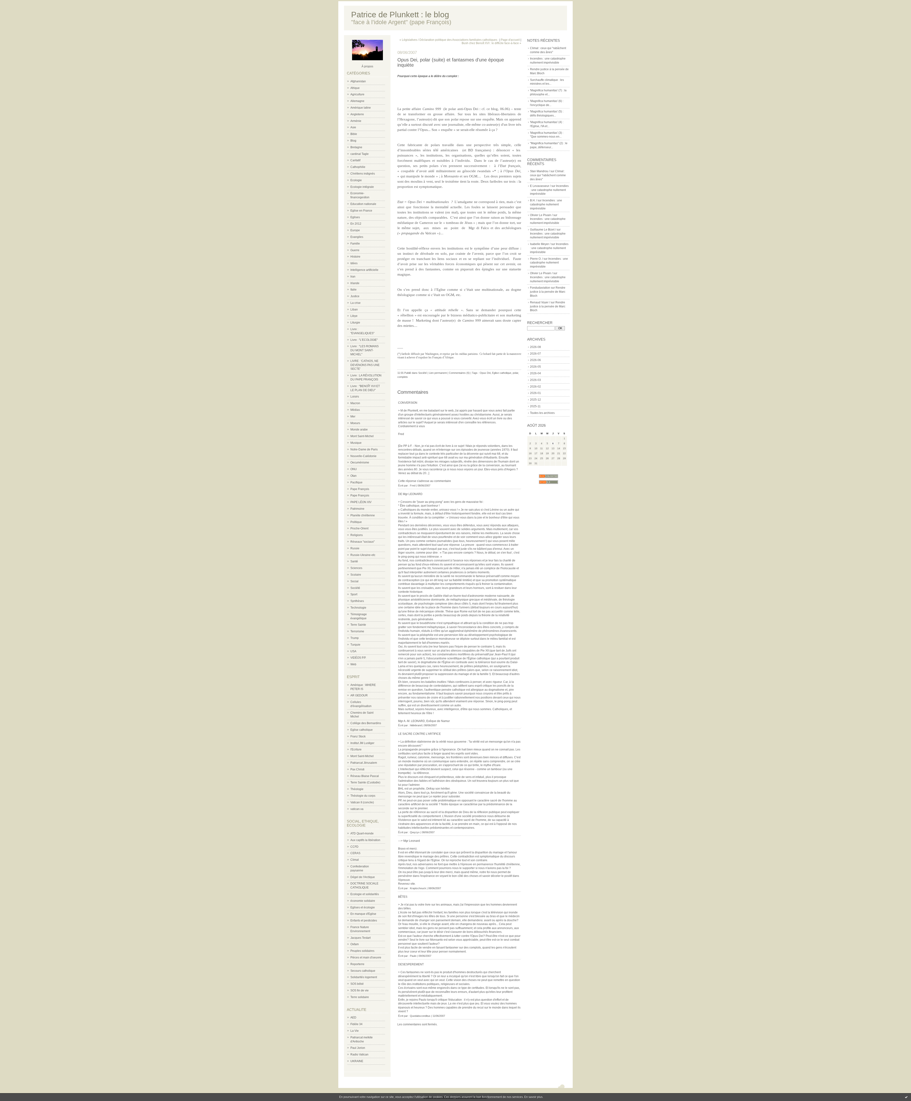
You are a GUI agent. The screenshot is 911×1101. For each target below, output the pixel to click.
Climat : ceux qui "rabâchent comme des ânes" (548, 175)
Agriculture (357, 94)
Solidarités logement (363, 977)
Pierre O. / (536, 258)
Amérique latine (360, 107)
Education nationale (363, 204)
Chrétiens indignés (362, 173)
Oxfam (354, 944)
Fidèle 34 (356, 1024)
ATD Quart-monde (362, 833)
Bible (353, 134)
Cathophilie (357, 167)
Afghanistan (358, 81)
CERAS (355, 853)
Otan (353, 475)
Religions (356, 535)
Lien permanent (438, 372)
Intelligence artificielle (364, 270)
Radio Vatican (359, 1054)
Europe (355, 230)
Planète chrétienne (362, 515)
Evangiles (356, 237)
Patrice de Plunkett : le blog (400, 14)
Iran (352, 276)
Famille (355, 243)
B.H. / (533, 200)
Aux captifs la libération (365, 840)
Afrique (355, 88)
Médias (355, 410)
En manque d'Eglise (363, 914)
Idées (354, 263)
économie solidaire (362, 900)
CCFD (354, 846)
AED (353, 1017)
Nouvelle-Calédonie (363, 456)
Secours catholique (362, 970)
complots (402, 376)
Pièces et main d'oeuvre (365, 957)
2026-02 (535, 386)
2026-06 (535, 360)
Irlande (354, 283)
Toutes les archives (542, 413)
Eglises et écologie (362, 907)
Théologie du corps (362, 795)
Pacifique (356, 482)
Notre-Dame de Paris (364, 449)
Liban (354, 309)
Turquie (355, 644)
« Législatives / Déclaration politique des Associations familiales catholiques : (449, 40)
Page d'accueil (510, 40)
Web (353, 664)
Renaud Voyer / (540, 302)
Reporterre (357, 964)
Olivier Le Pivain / (541, 215)
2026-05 (535, 366)
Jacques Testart (360, 937)
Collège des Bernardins (365, 723)
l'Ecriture (356, 749)
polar (515, 372)
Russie (354, 548)
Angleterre (357, 114)
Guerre (354, 250)
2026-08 (535, 347)
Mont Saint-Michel (362, 436)
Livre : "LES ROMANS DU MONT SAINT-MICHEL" (364, 350)
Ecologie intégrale (362, 187)
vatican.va (356, 809)
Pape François (359, 489)
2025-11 (535, 406)
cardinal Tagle (359, 154)
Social (354, 581)
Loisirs (354, 396)
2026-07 (535, 353)
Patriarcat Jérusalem (363, 762)
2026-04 (535, 373)
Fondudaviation (540, 287)
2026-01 (535, 393)
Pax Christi (357, 769)
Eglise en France (361, 210)
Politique (356, 522)
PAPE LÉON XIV (361, 502)
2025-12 (535, 399)
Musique (356, 442)
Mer (352, 416)
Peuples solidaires (362, 951)
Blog (353, 140)
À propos (367, 66)
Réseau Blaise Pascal (364, 776)
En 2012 (355, 223)
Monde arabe (359, 429)
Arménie (355, 121)
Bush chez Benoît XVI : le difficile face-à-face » (491, 43)
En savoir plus (533, 1097)
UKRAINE (356, 1061)
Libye (354, 316)
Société (355, 588)
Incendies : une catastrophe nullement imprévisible (549, 190)
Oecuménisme (359, 462)
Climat (354, 859)
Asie (353, 127)
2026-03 (535, 380)
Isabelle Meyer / (540, 244)
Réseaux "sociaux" (362, 541)
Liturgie (355, 322)
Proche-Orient (359, 528)
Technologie (358, 607)
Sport (353, 594)
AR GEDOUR (359, 695)
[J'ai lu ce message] (906, 1097)
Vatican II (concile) (362, 802)
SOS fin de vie (359, 990)
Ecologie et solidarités (364, 894)
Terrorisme (357, 631)
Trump (354, 638)
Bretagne (356, 147)
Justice (354, 296)
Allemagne (357, 101)
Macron (355, 403)
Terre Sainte (358, 624)
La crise (355, 303)
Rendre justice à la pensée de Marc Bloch (547, 291)
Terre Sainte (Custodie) (365, 782)
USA (353, 651)
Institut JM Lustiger (362, 743)
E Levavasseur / (540, 186)
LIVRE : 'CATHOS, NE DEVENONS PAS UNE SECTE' (365, 365)
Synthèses (357, 601)
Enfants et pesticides (363, 920)
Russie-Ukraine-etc (362, 555)
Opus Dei (485, 372)
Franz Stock (358, 736)
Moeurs (355, 423)
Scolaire (355, 574)
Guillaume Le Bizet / (543, 229)
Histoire (355, 256)
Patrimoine (357, 508)
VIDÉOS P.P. (358, 657)
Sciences (356, 568)
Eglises (355, 217)
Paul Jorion (357, 1048)
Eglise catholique (361, 729)
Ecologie (356, 180)
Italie (353, 289)
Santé (354, 561)
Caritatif (355, 160)
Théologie (356, 789)
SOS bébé (357, 983)
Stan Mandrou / (540, 171)
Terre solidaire (359, 997)
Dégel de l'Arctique (362, 877)
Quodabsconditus (420, 1015)
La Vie (354, 1030)
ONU (353, 469)
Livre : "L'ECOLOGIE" (364, 340)
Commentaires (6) (459, 372)
